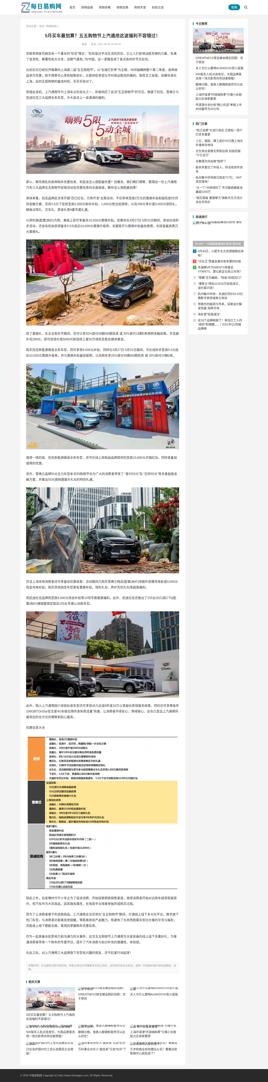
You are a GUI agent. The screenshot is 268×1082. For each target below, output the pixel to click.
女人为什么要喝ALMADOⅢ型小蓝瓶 (154, 994)
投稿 (234, 7)
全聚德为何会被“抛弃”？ (211, 161)
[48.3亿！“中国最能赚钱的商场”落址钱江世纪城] (218, 234)
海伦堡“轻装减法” (209, 314)
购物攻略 (105, 7)
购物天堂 (140, 7)
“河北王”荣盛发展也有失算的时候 (219, 261)
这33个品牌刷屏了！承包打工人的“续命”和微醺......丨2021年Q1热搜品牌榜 (220, 324)
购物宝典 (122, 7)
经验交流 (158, 7)
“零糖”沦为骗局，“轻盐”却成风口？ (220, 277)
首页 (72, 7)
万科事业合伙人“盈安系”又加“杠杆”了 (102, 1049)
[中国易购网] (42, 7)
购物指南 (87, 7)
